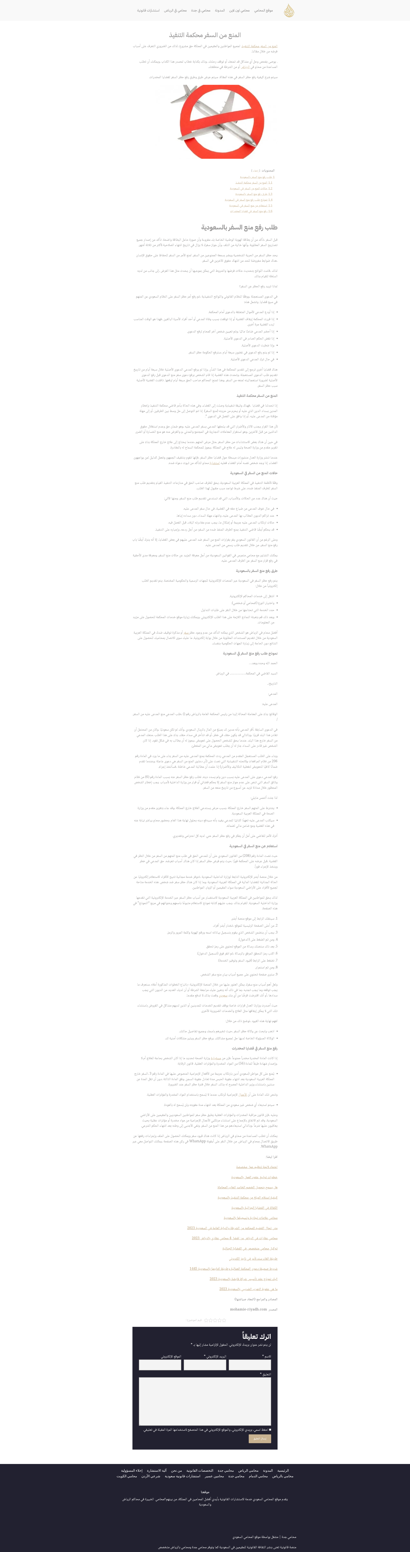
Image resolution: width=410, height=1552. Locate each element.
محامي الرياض (248, 1470)
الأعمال (242, 1095)
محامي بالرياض (282, 1476)
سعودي (223, 995)
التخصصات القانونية (199, 1470)
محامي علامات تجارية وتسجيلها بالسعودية (251, 1218)
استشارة (215, 463)
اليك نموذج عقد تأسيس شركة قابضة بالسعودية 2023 (244, 1279)
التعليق (265, 1374)
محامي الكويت (127, 1476)
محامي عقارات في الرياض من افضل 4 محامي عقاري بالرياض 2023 (235, 1238)
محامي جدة (226, 1470)
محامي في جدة (200, 10)
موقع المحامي (263, 10)
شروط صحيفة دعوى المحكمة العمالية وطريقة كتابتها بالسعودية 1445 (234, 1269)
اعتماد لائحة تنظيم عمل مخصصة (257, 1167)
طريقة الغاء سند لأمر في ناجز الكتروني (253, 1259)
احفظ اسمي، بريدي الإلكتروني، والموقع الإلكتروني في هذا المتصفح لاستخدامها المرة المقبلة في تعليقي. (205, 1430)
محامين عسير (214, 1476)
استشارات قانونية (148, 10)
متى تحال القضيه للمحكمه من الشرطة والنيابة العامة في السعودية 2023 (232, 1228)
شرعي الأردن (150, 1476)
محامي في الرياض (175, 10)
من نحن (176, 1470)
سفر (186, 633)
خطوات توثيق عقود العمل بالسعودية (254, 1177)
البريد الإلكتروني (215, 1356)
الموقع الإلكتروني (171, 1356)
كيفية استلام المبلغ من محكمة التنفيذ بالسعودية (248, 1198)
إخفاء (255, 171)
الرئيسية (283, 1470)
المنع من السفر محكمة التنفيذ (260, 46)
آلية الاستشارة (157, 1470)
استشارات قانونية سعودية (182, 1476)
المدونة (220, 10)
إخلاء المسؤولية (132, 1470)
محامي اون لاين (239, 10)
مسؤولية (216, 1058)
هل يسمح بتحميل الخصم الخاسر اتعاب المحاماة (247, 1187)
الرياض (245, 67)
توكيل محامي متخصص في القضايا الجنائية (250, 1248)
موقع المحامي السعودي (247, 1537)
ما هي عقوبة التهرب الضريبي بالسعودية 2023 (248, 1289)
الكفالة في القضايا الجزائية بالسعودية (254, 1208)
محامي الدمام (258, 1476)
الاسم (266, 1356)
